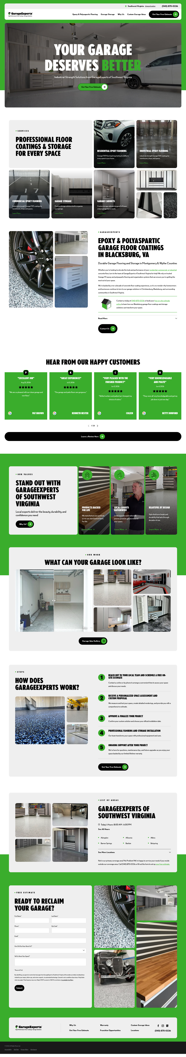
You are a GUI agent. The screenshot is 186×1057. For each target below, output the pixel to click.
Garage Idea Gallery (91, 641)
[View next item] (97, 426)
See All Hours (104, 829)
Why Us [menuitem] (121, 14)
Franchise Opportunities (110, 1030)
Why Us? (23, 524)
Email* (16, 936)
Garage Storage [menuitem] (108, 14)
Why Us (72, 1025)
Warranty (104, 1025)
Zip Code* (54, 926)
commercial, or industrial (167, 270)
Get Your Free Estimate (162, 14)
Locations (135, 1030)
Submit (19, 988)
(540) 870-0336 (170, 6)
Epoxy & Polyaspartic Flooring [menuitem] (85, 14)
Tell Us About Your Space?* (22, 956)
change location (150, 6)
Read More (26, 400)
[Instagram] (163, 1026)
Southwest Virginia (136, 6)
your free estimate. (163, 864)
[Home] (20, 14)
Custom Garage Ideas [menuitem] (136, 14)
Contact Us (104, 328)
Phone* (17, 926)
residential (153, 270)
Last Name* (54, 916)
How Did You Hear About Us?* (23, 946)
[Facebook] (158, 1026)
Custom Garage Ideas (140, 1025)
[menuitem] (8, 1049)
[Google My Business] (167, 1026)
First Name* (18, 916)
